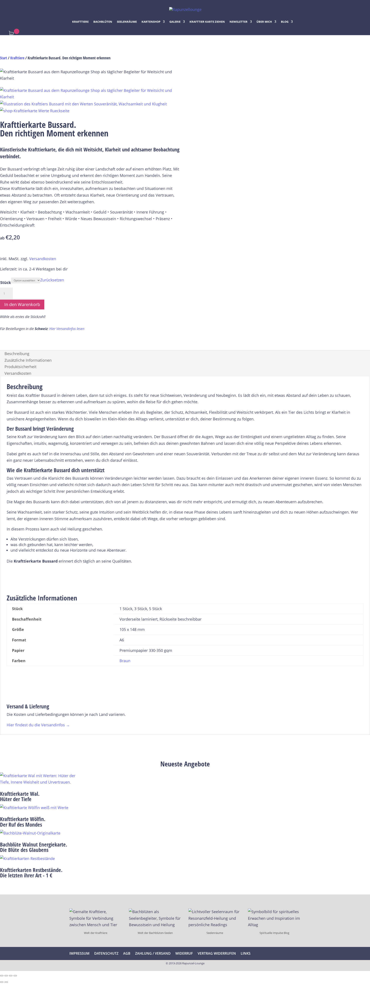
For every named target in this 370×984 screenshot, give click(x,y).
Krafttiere (17, 57)
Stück (5, 282)
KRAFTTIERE (80, 22)
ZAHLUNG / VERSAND (153, 953)
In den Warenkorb (22, 304)
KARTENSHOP (151, 22)
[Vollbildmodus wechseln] (6, 975)
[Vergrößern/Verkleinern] (1, 975)
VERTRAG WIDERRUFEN (217, 953)
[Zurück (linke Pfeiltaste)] (1, 982)
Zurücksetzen (52, 279)
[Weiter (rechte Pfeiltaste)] (6, 982)
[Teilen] (10, 975)
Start (3, 57)
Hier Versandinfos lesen (66, 328)
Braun (124, 660)
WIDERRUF (184, 953)
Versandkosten (42, 258)
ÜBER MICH (264, 22)
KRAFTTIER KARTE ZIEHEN (207, 22)
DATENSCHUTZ (106, 953)
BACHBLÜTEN (102, 22)
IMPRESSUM (79, 953)
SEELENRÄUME (127, 22)
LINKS (246, 953)
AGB (126, 953)
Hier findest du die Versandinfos (38, 724)
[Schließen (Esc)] (15, 975)
